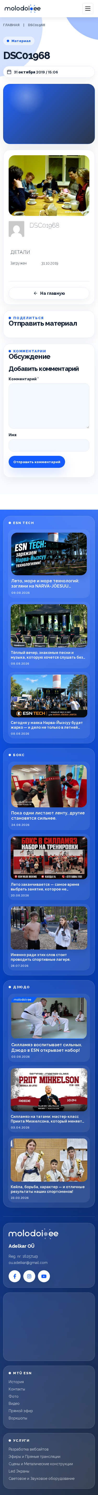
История (16, 1382)
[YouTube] (44, 1276)
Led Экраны (19, 1471)
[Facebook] (15, 1276)
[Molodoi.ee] (33, 1233)
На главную (52, 293)
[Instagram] (29, 1276)
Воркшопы (18, 1418)
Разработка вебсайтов (29, 1449)
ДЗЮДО (21, 987)
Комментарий (24, 379)
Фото (14, 1396)
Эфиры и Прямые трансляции (34, 1456)
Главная (11, 25)
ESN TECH (23, 523)
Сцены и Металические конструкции (41, 1464)
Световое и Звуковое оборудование (41, 1478)
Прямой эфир (21, 1411)
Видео (14, 1403)
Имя (12, 435)
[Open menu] (87, 8)
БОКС (19, 755)
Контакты (17, 1389)
